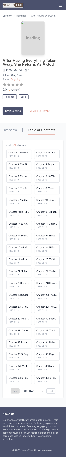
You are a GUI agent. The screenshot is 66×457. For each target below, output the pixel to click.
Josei (23, 96)
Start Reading (13, 111)
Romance (21, 15)
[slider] (13, 85)
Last (51, 391)
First (15, 391)
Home (8, 15)
